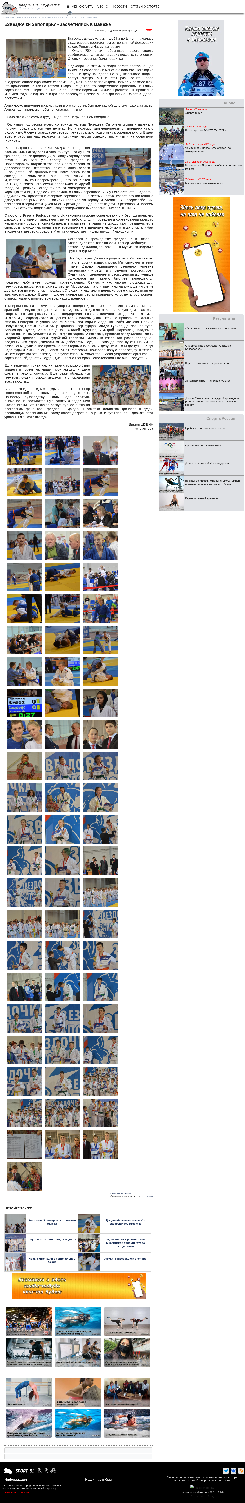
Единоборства (36, 17)
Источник (148, 1196)
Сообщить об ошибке (120, 1194)
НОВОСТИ (119, 6)
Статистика (198, 1496)
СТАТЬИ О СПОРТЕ (145, 6)
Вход (210, 1496)
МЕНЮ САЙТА (82, 6)
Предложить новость (16, 1492)
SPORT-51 (8, 17)
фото (148, 31)
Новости (21, 17)
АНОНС (102, 6)
